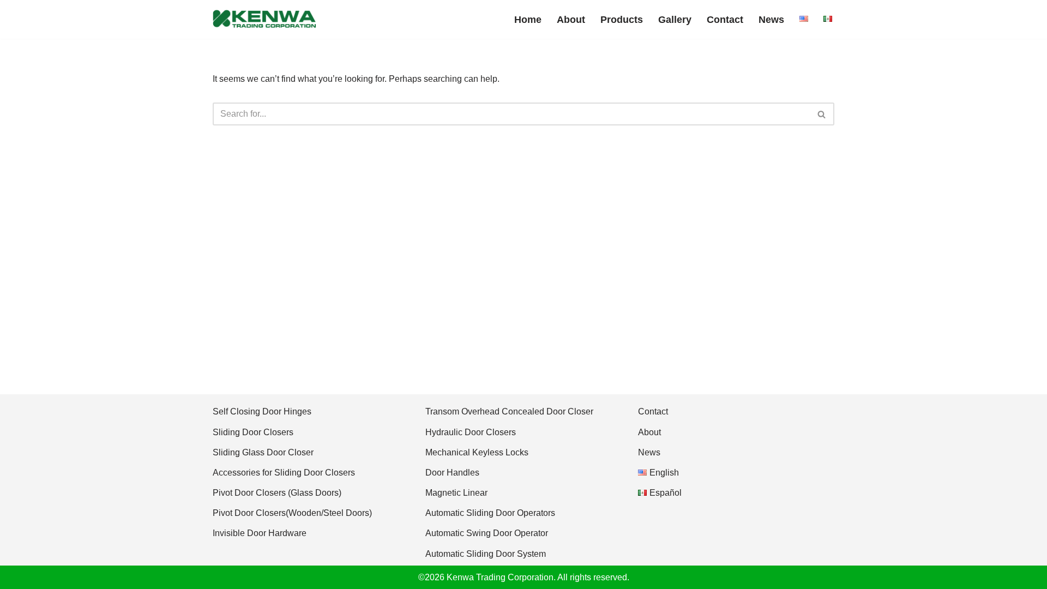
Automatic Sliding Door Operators (490, 513)
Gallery (674, 19)
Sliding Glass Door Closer (263, 452)
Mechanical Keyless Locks (476, 452)
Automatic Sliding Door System (485, 553)
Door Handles (452, 472)
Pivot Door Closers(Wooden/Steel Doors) (292, 513)
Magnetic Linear (456, 492)
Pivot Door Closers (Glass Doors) (277, 492)
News (771, 19)
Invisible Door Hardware (259, 533)
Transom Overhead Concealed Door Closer (509, 411)
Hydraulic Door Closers (470, 432)
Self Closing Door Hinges (262, 411)
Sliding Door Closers (253, 432)
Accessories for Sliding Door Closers (284, 472)
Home (527, 19)
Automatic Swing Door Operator (486, 533)
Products (621, 19)
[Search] (822, 114)
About (571, 19)
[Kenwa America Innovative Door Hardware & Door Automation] (264, 19)
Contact (725, 19)
